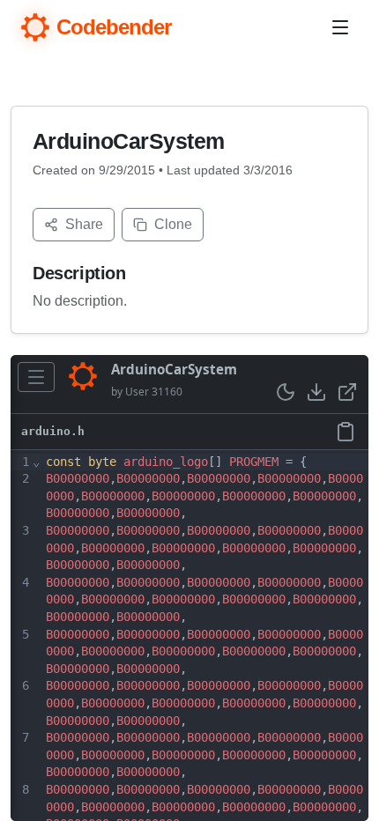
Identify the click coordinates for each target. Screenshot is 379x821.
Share (84, 224)
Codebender (113, 27)
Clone (173, 224)
